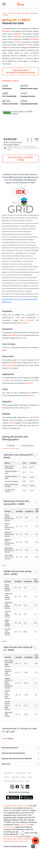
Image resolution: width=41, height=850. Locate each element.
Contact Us (20, 773)
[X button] (22, 786)
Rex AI (28, 781)
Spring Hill (34, 13)
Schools (10, 445)
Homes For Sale (14, 13)
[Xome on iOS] (13, 797)
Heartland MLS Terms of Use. (12, 299)
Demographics (27, 445)
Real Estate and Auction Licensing (17, 806)
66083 (6, 15)
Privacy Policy (9, 827)
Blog (23, 777)
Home (4, 13)
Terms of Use (24, 825)
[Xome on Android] (26, 797)
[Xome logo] (20, 4)
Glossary (15, 777)
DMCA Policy (18, 839)
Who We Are (9, 773)
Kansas (25, 13)
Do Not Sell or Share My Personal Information (19, 840)
